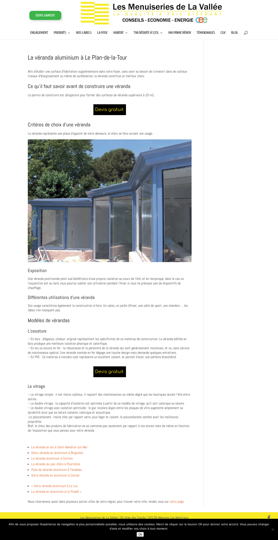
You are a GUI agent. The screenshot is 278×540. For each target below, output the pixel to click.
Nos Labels (83, 33)
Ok (140, 534)
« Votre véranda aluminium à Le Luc (54, 486)
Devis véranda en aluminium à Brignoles (57, 452)
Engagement (39, 33)
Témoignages (206, 33)
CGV (222, 33)
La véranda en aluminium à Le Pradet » (56, 491)
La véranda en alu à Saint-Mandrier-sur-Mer (59, 447)
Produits (60, 33)
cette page (177, 501)
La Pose (102, 33)
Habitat (118, 33)
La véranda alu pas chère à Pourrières (55, 464)
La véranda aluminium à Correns (52, 458)
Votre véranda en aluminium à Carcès (55, 475)
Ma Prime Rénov (179, 33)
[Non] (272, 529)
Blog (234, 33)
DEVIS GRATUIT (45, 15)
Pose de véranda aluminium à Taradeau (56, 469)
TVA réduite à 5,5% (146, 33)
